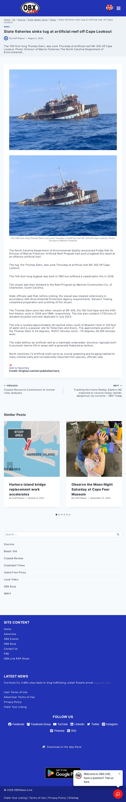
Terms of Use (37, 797)
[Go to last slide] (10, 466)
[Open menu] (118, 8)
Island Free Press (15, 572)
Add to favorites (19, 367)
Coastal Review (13, 558)
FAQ (6, 653)
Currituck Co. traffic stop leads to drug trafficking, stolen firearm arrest (48, 682)
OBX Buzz (10, 586)
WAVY (7, 593)
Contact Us (11, 648)
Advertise (10, 634)
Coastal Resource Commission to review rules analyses (29, 389)
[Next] (116, 466)
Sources (9, 544)
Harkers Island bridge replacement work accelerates (27, 489)
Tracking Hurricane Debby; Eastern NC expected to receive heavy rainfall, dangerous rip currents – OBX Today (98, 390)
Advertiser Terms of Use (19, 697)
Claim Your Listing (15, 706)
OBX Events (11, 638)
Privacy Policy (12, 702)
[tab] (56, 514)
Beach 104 (10, 551)
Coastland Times (14, 565)
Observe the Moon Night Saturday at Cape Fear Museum (92, 489)
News (7, 27)
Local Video (11, 579)
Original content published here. (39, 370)
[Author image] (6, 38)
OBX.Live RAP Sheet (16, 658)
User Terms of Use (15, 692)
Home (7, 629)
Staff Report (18, 38)
